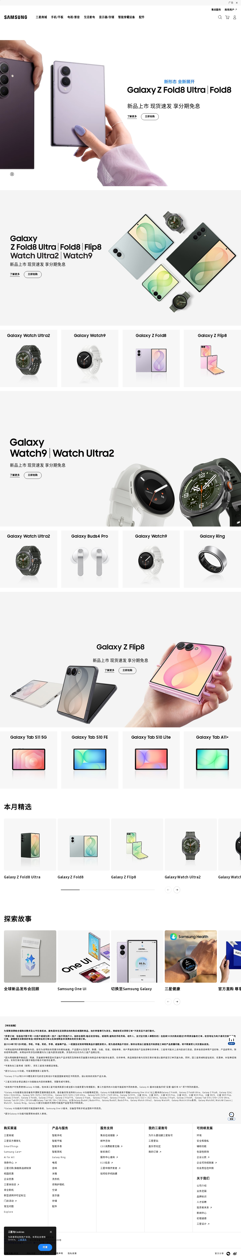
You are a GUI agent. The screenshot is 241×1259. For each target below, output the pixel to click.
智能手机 (57, 1135)
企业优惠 (9, 1179)
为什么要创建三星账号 (161, 1135)
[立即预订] (30, 845)
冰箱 (54, 1173)
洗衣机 (55, 1179)
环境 (199, 1135)
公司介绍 (201, 1185)
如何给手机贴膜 (108, 1173)
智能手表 (57, 1146)
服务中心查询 (108, 1157)
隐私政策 (72, 1253)
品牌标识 (201, 1196)
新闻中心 (201, 1213)
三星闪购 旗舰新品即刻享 (17, 1168)
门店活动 (9, 1201)
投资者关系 (203, 1207)
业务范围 (201, 1191)
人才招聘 (201, 1202)
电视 (54, 1162)
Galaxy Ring (59, 1157)
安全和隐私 (203, 1140)
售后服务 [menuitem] (216, 9)
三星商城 (9, 1135)
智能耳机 (57, 1151)
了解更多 (22, 1239)
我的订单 (154, 1151)
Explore (8, 1211)
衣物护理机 (58, 1184)
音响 (54, 1168)
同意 (45, 1247)
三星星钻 (153, 1140)
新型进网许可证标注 (15, 1195)
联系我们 (105, 1151)
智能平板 (57, 1140)
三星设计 (202, 1223)
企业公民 (202, 1157)
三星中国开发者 (109, 1168)
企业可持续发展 (205, 1162)
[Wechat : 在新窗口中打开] (228, 1254)
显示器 (55, 1195)
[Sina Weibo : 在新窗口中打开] (235, 1254)
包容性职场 (203, 1151)
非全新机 (9, 1190)
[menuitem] (41, 17)
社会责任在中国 (205, 1168)
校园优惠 (9, 1173)
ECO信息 (105, 1162)
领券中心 (9, 1162)
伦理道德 (201, 1218)
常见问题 (9, 1206)
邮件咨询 (105, 1140)
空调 (54, 1190)
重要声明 (58, 1253)
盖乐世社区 (155, 1146)
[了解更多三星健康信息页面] (191, 956)
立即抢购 (150, 116)
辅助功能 (201, 1146)
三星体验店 (10, 1184)
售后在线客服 (108, 1135)
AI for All (9, 1157)
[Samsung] (15, 17)
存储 (54, 1201)
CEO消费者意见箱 (110, 1146)
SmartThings (11, 1146)
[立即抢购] (120, 95)
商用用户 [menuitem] (229, 9)
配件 (54, 1206)
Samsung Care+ (12, 1151)
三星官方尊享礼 (12, 1140)
